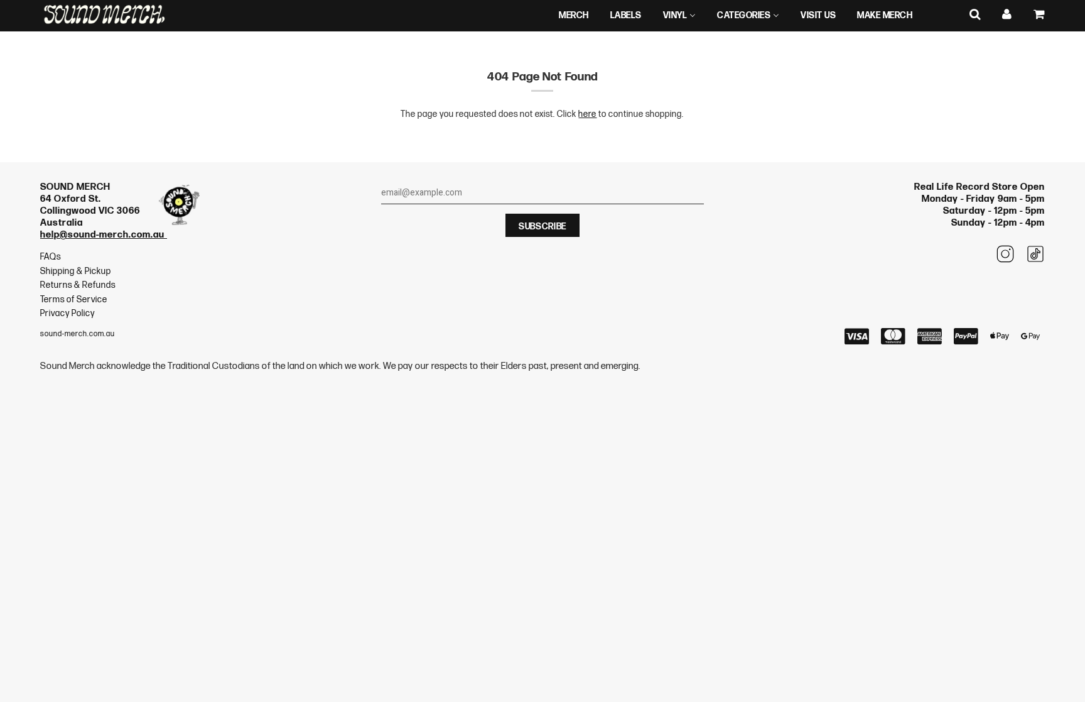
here (587, 114)
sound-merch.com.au (77, 334)
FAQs (50, 256)
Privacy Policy (67, 313)
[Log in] (1007, 14)
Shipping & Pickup (75, 271)
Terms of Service (73, 299)
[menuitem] (574, 15)
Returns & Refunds (78, 285)
